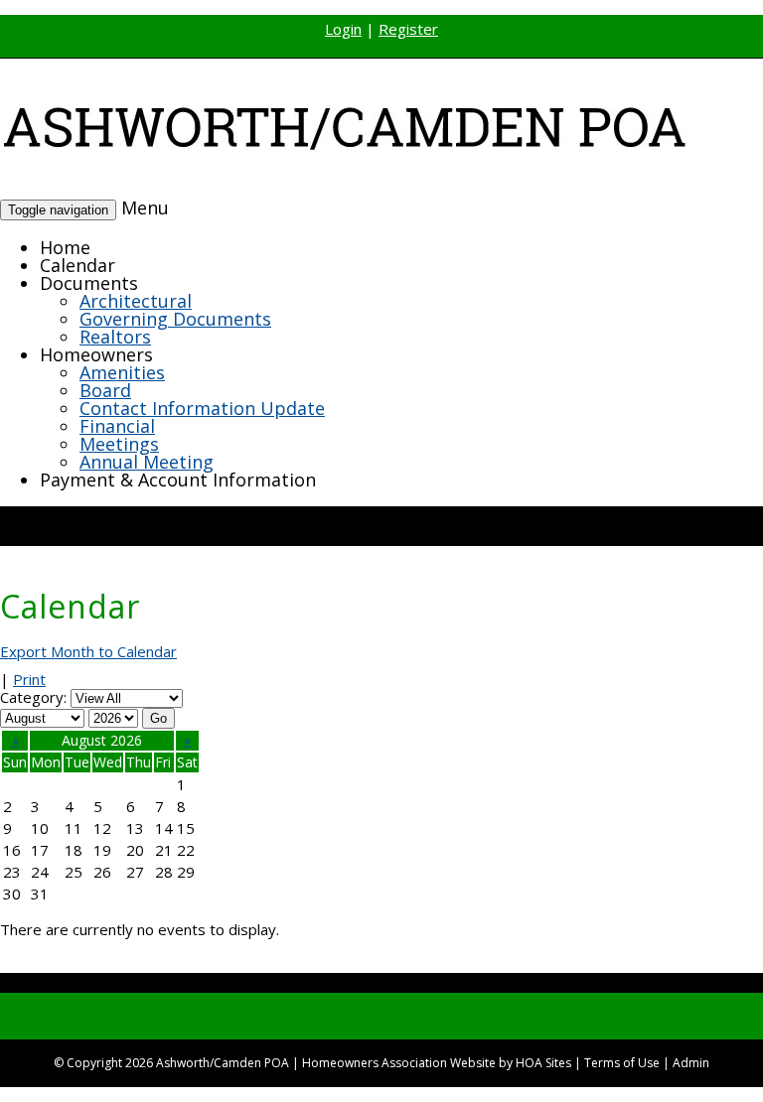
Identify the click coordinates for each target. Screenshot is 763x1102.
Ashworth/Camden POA (222, 1062)
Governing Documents (175, 319)
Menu (145, 207)
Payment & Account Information (178, 479)
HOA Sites (543, 1062)
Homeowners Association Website (399, 1062)
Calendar (77, 265)
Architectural (135, 301)
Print (29, 679)
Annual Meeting (146, 462)
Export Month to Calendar (88, 651)
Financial (117, 426)
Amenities (122, 372)
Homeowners (96, 354)
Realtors (115, 336)
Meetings (119, 444)
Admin (691, 1062)
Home (65, 247)
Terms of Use (622, 1062)
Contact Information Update (202, 408)
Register (408, 29)
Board (105, 390)
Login (343, 29)
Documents (89, 283)
